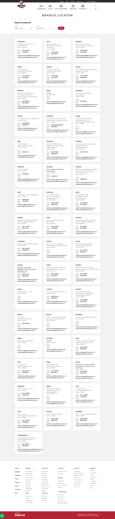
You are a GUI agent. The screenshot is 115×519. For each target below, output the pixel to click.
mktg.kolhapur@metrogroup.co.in (85, 280)
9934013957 (25, 250)
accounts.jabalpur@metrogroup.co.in (27, 231)
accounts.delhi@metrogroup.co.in (26, 155)
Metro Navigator (29, 488)
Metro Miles (28, 484)
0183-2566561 (55, 76)
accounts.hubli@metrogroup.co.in (26, 204)
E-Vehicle (83, 8)
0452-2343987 (25, 323)
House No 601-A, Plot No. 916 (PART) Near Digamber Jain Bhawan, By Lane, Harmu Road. (85, 365)
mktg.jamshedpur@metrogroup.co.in (27, 255)
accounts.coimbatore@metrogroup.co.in (57, 130)
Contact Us (72, 1)
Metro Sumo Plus (29, 500)
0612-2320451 (84, 347)
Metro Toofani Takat (62, 471)
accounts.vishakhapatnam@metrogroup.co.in (30, 449)
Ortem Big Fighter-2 (78, 479)
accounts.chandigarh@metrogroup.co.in (87, 104)
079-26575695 (25, 50)
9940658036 (25, 422)
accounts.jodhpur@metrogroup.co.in (56, 255)
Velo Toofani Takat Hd (63, 503)
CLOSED (50, 93)
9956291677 (83, 252)
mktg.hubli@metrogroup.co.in (25, 206)
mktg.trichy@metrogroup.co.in (25, 427)
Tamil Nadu (93, 481)
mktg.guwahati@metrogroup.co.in (85, 184)
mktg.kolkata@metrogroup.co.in (26, 303)
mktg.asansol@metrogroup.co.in (85, 82)
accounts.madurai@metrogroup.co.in (27, 328)
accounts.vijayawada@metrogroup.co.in (87, 424)
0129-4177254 (84, 152)
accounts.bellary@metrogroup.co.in (56, 101)
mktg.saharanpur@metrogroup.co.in (27, 400)
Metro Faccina (29, 475)
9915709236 (83, 101)
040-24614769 (55, 203)
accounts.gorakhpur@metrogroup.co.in (57, 179)
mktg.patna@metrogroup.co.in (84, 354)
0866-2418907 (84, 418)
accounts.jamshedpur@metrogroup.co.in (28, 253)
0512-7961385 (84, 250)
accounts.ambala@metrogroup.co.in (27, 81)
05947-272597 (25, 274)
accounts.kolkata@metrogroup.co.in (27, 301)
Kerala (92, 479)
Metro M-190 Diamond (79, 473)
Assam (92, 475)
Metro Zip (44, 490)
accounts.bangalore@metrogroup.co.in (28, 106)
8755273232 (25, 395)
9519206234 (83, 52)
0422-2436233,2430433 (57, 125)
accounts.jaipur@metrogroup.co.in (56, 231)
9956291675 (54, 298)
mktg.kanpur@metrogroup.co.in (84, 257)
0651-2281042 (84, 371)
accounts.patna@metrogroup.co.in (85, 352)
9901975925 (25, 103)
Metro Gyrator (28, 479)
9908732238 (54, 204)
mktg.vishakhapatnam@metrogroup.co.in (29, 451)
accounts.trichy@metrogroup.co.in (27, 425)
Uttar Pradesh (94, 483)
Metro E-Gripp (61, 494)
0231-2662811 (84, 274)
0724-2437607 (55, 52)
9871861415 (25, 152)
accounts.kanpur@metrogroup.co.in (86, 255)
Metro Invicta (28, 482)
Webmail (92, 485)
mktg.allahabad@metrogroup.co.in (85, 57)
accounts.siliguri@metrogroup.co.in (56, 402)
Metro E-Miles (61, 497)
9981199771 (54, 372)
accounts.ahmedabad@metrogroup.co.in (28, 55)
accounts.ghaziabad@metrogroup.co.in (28, 179)
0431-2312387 (25, 420)
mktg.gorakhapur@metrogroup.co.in (56, 181)
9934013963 (83, 373)
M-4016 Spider (77, 471)
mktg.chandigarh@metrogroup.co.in (86, 106)
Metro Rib (28, 498)
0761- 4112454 (26, 226)
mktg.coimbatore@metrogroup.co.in (56, 131)
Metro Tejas (44, 500)
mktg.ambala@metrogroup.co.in (26, 82)
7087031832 (83, 301)
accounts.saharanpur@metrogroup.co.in (28, 398)
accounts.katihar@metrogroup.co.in (56, 279)
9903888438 (83, 77)
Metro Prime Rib (29, 496)
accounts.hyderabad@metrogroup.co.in (57, 208)
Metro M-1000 (61, 481)
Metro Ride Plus (45, 484)
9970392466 (83, 275)
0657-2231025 (25, 248)
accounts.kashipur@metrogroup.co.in (27, 279)
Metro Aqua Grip (29, 471)
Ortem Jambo (77, 482)
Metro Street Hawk (46, 486)
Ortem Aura (76, 477)
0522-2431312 (55, 296)
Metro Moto (28, 486)
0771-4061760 (55, 371)
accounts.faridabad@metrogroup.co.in (86, 157)
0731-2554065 (84, 203)
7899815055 (25, 201)
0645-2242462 (55, 274)
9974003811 (25, 52)
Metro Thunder (29, 502)
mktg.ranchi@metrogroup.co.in (84, 378)
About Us (62, 1)
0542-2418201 (55, 418)
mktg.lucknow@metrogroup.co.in (55, 303)
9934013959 (83, 349)
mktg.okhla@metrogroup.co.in (54, 351)
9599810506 (25, 174)
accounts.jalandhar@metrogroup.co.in (86, 231)
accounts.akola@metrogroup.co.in (56, 57)
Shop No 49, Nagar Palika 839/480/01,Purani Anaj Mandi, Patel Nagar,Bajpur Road (26, 268)
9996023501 (25, 77)
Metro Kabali (60, 499)
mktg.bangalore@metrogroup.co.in (27, 108)
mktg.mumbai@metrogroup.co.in (26, 330)
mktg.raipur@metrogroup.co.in (55, 377)
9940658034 (54, 126)
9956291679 (54, 176)
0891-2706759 (25, 444)
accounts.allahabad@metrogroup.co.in (86, 55)
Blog (91, 487)
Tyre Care (92, 470)
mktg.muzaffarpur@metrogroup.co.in (86, 328)
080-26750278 (25, 101)
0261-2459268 (84, 395)
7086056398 (83, 179)
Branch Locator (80, 1)
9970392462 (25, 372)
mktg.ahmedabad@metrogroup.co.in (27, 57)
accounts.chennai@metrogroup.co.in (27, 128)
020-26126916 (25, 371)
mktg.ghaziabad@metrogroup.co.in (27, 181)
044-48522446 (25, 123)
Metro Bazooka (29, 473)
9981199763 (25, 228)
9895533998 (54, 153)
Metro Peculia (45, 482)
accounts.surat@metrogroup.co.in (85, 400)
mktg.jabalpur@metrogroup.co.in (26, 233)
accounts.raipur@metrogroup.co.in (56, 376)
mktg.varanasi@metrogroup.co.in (55, 425)
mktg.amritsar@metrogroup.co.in (55, 82)
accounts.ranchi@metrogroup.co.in (85, 376)
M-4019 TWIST (77, 484)
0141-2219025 (55, 226)
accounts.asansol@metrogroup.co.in (86, 81)
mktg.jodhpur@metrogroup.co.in (55, 257)
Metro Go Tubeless (30, 477)
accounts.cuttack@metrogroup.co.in (86, 131)
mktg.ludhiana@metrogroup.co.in (85, 306)
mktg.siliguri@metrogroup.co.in (55, 403)
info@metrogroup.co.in (92, 1)
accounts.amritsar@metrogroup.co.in (56, 81)
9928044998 (54, 228)
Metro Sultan (44, 498)
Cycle (50, 8)
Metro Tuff (60, 473)
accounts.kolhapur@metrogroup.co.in (86, 279)
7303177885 (83, 397)
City (37, 26)
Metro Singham (61, 483)
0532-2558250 (84, 50)
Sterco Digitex (96, 515)
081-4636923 (83, 226)
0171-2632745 (25, 76)
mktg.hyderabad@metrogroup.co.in (56, 209)
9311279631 (54, 275)
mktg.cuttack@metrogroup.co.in (85, 133)
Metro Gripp (44, 473)
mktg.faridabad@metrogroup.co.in (85, 159)
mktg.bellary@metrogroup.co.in (55, 103)
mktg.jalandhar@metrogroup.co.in (85, 233)
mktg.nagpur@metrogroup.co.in (26, 352)
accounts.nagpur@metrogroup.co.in (27, 350)
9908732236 (83, 420)
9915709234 (83, 228)
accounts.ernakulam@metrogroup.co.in (57, 157)
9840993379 (25, 125)
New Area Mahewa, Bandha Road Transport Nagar (55, 169)
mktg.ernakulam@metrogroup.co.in (56, 159)
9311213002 (83, 204)
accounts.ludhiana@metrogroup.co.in (86, 305)
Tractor (73, 8)
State (16, 26)
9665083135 (54, 54)
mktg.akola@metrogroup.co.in (54, 59)
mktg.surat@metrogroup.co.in (84, 402)
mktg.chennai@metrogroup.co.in (26, 130)
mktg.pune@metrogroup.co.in (25, 377)
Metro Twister (45, 488)
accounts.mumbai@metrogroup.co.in (56, 328)
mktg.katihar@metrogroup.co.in (55, 280)
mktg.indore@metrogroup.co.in (84, 209)
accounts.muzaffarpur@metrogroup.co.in (87, 327)
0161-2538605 (84, 300)
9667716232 (54, 77)
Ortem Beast (76, 486)
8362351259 (25, 199)
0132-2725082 (25, 393)
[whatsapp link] (2, 516)
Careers (67, 1)
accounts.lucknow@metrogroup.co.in (56, 301)
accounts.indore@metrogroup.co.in (85, 208)
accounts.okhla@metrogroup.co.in (56, 349)
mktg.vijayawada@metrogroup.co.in (86, 425)
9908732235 (25, 446)
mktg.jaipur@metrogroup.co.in (54, 233)
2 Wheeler (41, 8)
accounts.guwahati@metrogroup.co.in (86, 182)
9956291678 (54, 420)
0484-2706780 (55, 152)
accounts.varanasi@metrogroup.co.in (56, 424)
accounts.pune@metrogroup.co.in (26, 376)
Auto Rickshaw (61, 8)
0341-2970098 (84, 76)
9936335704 (25, 276)
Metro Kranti (44, 496)
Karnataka (93, 477)
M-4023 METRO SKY (78, 475)
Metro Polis (28, 490)
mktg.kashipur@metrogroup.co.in (26, 281)
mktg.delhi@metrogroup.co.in (25, 157)
